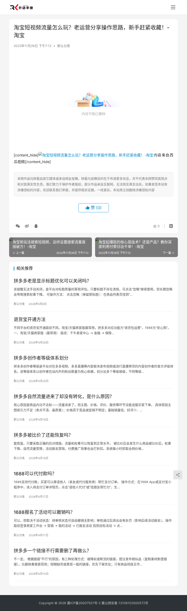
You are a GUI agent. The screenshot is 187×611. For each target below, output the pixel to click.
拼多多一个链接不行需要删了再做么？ (52, 551)
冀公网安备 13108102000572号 (124, 603)
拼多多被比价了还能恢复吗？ (43, 435)
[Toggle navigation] (173, 7)
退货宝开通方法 (30, 319)
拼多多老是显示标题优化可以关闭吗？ (52, 281)
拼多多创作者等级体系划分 (41, 358)
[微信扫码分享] (18, 226)
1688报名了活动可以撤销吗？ (44, 512)
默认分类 (63, 46)
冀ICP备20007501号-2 (84, 603)
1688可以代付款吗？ (35, 473)
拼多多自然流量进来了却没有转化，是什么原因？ (64, 396)
